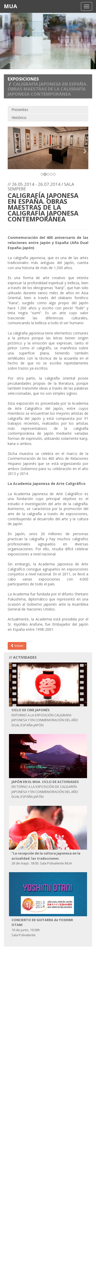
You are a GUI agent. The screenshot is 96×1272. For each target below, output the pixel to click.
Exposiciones (23, 79)
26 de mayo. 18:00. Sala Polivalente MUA (46, 858)
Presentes (20, 109)
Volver (19, 646)
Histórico (19, 117)
